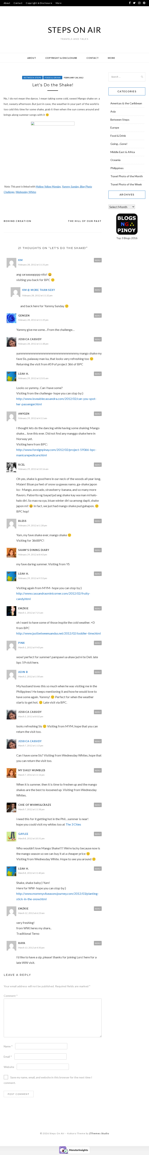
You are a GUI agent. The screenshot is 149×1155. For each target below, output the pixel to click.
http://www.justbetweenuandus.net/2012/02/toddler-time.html (58, 633)
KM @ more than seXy (38, 289)
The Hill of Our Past (85, 221)
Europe (114, 127)
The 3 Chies (73, 824)
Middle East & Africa (122, 152)
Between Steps (32, 77)
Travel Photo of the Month (126, 176)
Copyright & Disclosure (39, 3)
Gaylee (23, 833)
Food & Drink (53, 77)
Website (9, 1067)
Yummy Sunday (70, 186)
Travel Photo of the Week (126, 184)
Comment (11, 995)
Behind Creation (17, 221)
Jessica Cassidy (30, 741)
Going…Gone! (118, 143)
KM (20, 260)
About (7, 3)
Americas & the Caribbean (126, 103)
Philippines (117, 168)
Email (8, 1056)
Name (8, 1046)
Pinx (21, 642)
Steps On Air (74, 30)
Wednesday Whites (26, 192)
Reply (98, 260)
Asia (113, 111)
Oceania (115, 160)
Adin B (23, 671)
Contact (18, 3)
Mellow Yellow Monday (48, 186)
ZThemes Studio (99, 1133)
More (59, 3)
